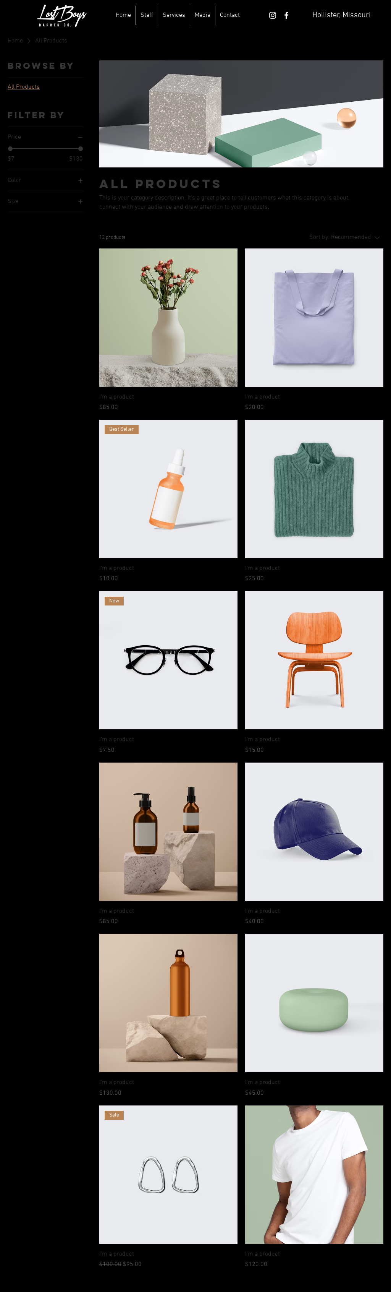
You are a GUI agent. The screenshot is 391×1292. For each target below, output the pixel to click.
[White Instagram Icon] (272, 15)
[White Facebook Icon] (286, 15)
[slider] (10, 148)
